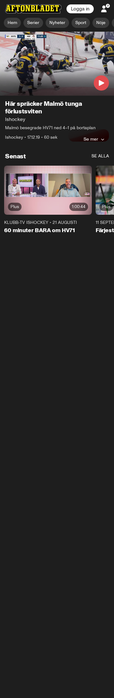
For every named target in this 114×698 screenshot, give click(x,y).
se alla (100, 156)
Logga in (80, 9)
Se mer (91, 139)
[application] (57, 64)
